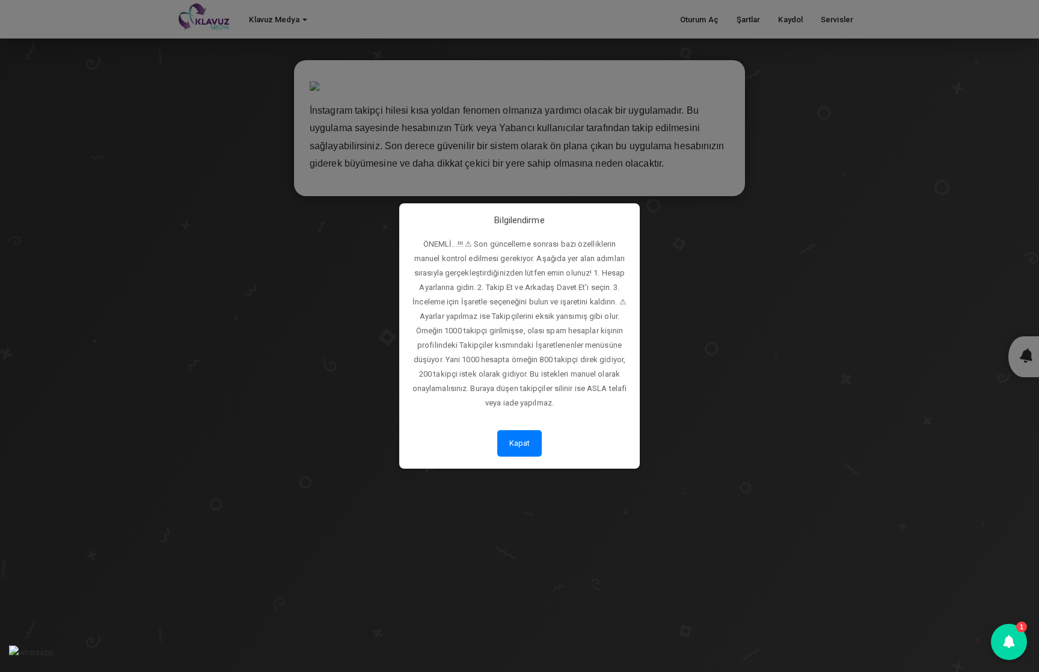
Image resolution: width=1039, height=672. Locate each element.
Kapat (519, 443)
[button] (1009, 642)
